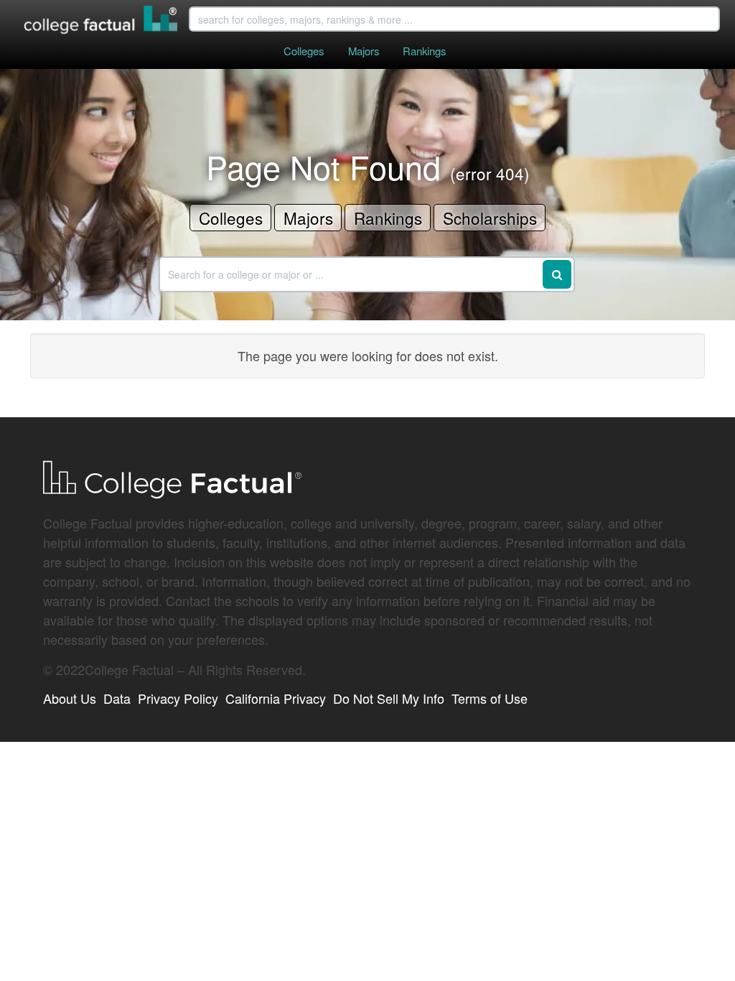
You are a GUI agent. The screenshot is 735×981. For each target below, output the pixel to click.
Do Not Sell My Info (388, 698)
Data (117, 698)
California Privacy (275, 698)
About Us (69, 698)
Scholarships (490, 217)
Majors (363, 50)
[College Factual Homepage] (101, 21)
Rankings (424, 50)
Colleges (304, 50)
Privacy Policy (178, 698)
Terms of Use (489, 698)
